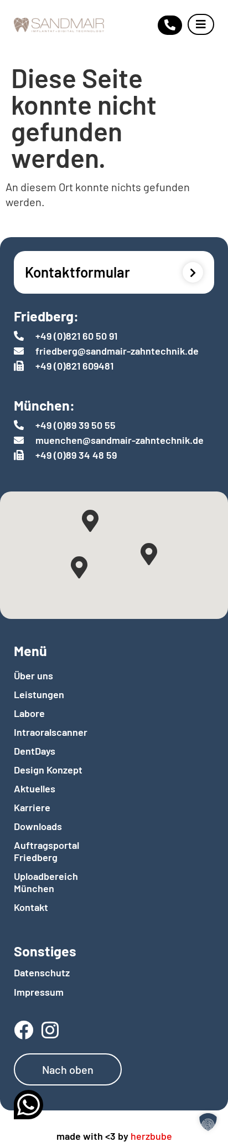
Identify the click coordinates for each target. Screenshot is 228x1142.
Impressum (39, 992)
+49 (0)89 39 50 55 (75, 425)
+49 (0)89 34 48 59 (76, 455)
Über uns (33, 675)
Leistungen (39, 694)
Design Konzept (48, 770)
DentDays (34, 751)
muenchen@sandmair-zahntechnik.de (119, 440)
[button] (208, 1122)
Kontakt (31, 907)
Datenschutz (42, 972)
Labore (29, 713)
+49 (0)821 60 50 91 (76, 336)
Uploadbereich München (46, 882)
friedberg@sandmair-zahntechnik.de (117, 351)
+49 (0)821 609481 (74, 366)
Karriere (32, 807)
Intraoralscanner (48, 732)
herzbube (151, 1136)
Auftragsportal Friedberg (46, 851)
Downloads (38, 826)
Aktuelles (34, 788)
